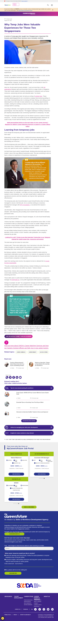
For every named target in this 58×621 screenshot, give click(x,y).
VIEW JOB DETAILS (15, 474)
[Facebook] (39, 609)
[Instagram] (44, 609)
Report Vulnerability (25, 614)
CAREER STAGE (28, 596)
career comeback (21, 352)
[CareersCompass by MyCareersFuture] (7, 5)
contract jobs (38, 96)
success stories (44, 352)
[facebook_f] (13, 377)
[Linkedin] (52, 609)
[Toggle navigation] (52, 5)
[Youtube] (48, 609)
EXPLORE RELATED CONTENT (29, 420)
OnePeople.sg (15, 279)
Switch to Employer (15, 4)
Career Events (37, 600)
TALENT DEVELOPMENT (18, 597)
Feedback (25, 609)
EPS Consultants (25, 205)
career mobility (32, 352)
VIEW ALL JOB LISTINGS (29, 507)
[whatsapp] (7, 377)
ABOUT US (47, 596)
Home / (7, 439)
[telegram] (10, 377)
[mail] (20, 377)
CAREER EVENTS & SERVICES (37, 597)
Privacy (15, 614)
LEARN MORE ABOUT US (14, 533)
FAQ (32, 609)
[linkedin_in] (17, 377)
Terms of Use (7, 614)
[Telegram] (35, 609)
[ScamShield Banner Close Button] (53, 10)
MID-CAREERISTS (27, 603)
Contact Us (17, 609)
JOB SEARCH (8, 596)
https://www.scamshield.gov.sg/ (25, 10)
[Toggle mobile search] (48, 5)
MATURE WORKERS (28, 604)
